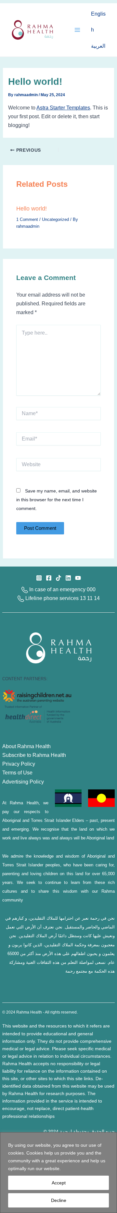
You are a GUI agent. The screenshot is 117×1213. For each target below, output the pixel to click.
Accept (59, 1182)
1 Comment (27, 219)
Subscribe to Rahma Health (34, 755)
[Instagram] (39, 578)
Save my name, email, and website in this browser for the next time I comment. (56, 499)
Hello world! (31, 208)
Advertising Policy (23, 782)
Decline (58, 1200)
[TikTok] (58, 578)
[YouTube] (78, 578)
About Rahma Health (26, 746)
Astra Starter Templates (63, 107)
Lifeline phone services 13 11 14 (62, 598)
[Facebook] (49, 578)
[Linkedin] (68, 578)
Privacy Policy (18, 764)
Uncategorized (55, 219)
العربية (98, 46)
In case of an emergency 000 (62, 589)
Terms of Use (17, 772)
